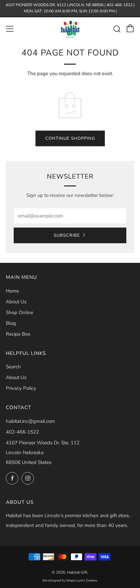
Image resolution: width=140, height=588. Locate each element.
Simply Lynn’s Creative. (82, 580)
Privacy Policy (21, 388)
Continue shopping (70, 138)
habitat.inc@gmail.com (30, 421)
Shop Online (19, 312)
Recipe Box (18, 334)
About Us (16, 301)
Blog (11, 323)
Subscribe (67, 235)
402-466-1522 (22, 432)
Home (12, 291)
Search (13, 366)
